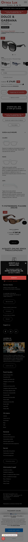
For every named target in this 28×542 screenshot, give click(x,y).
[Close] (25, 263)
